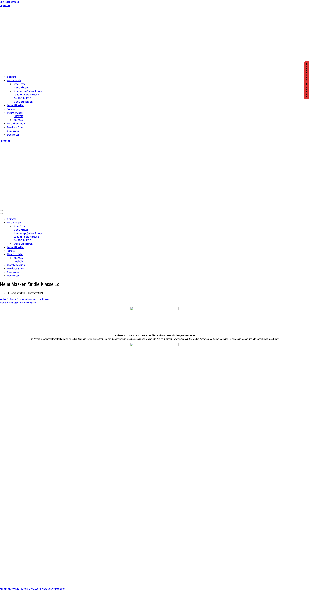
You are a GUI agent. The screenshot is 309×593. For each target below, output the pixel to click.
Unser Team (19, 84)
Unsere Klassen (21, 87)
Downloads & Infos (16, 127)
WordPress (61, 588)
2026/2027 (18, 116)
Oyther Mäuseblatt (15, 105)
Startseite (11, 76)
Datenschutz (13, 134)
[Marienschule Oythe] (32, 70)
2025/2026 (18, 120)
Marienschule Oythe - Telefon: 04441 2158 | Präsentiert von (28, 588)
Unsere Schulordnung (23, 101)
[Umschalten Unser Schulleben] (56, 254)
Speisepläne (13, 131)
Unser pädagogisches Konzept (28, 91)
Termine (11, 109)
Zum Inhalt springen (9, 2)
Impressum (5, 5)
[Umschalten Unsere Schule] (56, 222)
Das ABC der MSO (22, 98)
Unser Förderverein (16, 123)
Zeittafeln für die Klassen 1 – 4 (28, 94)
